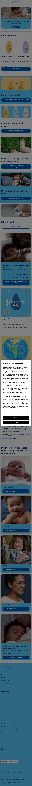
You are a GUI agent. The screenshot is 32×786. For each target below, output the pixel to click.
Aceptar (16, 417)
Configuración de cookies (16, 412)
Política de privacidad (11, 407)
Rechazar (16, 422)
